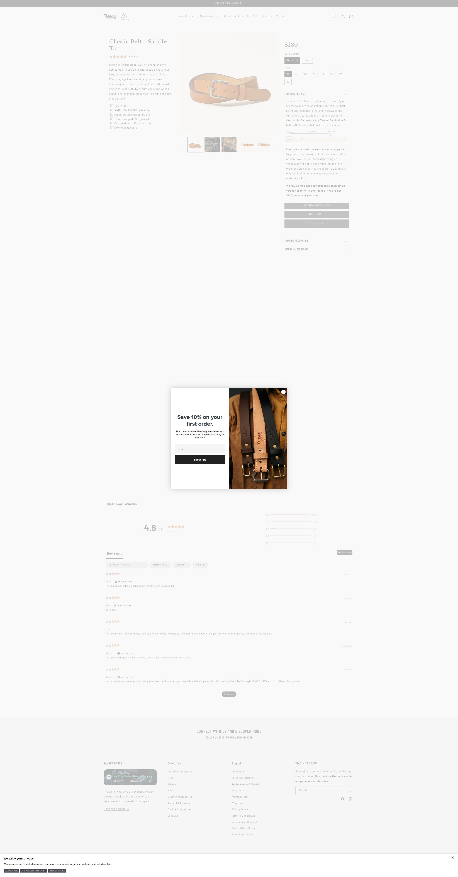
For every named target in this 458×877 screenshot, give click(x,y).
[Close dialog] (283, 392)
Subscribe (200, 459)
